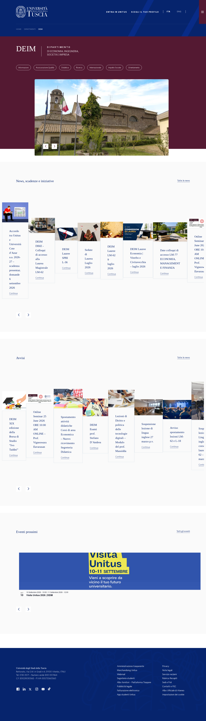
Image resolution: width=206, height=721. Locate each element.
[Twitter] (30, 689)
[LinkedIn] (23, 689)
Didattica (65, 67)
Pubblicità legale (124, 686)
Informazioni (23, 67)
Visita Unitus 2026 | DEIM (39, 595)
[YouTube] (42, 689)
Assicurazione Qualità (45, 67)
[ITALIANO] (170, 12)
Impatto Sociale (114, 67)
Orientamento (134, 67)
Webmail (121, 674)
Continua (13, 293)
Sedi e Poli (167, 682)
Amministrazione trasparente (130, 666)
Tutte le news (183, 180)
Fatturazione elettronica (128, 690)
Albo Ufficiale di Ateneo (173, 690)
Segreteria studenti (126, 678)
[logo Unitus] (32, 16)
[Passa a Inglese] (180, 12)
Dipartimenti (30, 29)
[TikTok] (49, 689)
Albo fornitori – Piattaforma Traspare (134, 682)
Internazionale (95, 67)
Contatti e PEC (169, 686)
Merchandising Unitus (127, 670)
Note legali (167, 670)
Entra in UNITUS (116, 12)
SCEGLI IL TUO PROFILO (145, 12)
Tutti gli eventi (183, 531)
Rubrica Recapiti (169, 678)
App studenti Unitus (126, 694)
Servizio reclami (169, 674)
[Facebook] (17, 689)
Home (18, 29)
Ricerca (79, 67)
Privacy (165, 666)
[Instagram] (36, 689)
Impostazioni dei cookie (173, 694)
